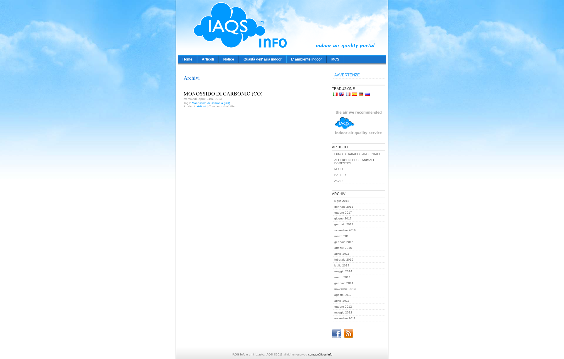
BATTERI (340, 175)
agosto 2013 (343, 294)
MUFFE (339, 169)
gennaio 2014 (343, 283)
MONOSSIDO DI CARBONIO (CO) (223, 93)
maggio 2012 (343, 312)
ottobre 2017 (343, 212)
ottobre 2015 (343, 247)
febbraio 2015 (343, 259)
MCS (335, 59)
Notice (228, 59)
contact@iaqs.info (320, 354)
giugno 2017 (343, 218)
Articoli (208, 59)
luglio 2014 (341, 265)
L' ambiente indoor (306, 59)
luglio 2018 (341, 200)
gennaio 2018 (343, 206)
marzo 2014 (342, 277)
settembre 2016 (345, 230)
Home (187, 59)
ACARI (338, 180)
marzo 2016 (342, 236)
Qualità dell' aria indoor (263, 59)
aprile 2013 (342, 300)
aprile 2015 (342, 253)
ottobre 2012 (343, 306)
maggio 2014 (343, 271)
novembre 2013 (345, 289)
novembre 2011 (344, 318)
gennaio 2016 (343, 242)
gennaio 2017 (343, 224)
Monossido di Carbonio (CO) (211, 103)
